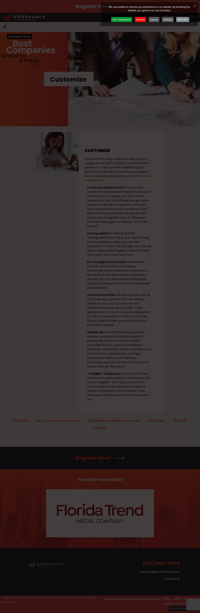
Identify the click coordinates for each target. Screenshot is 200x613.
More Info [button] (183, 19)
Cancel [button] (154, 19)
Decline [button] (140, 19)
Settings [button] (167, 19)
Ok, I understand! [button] (122, 19)
